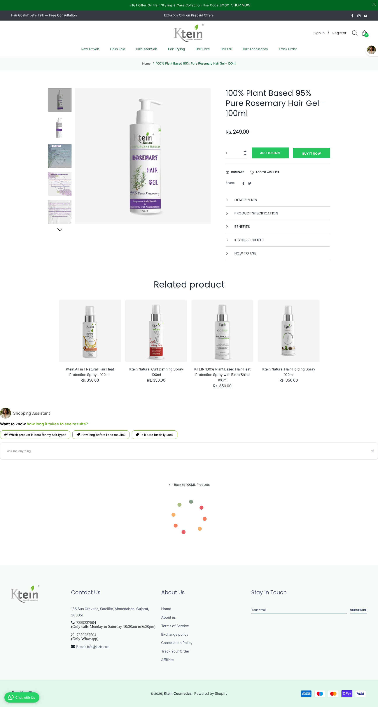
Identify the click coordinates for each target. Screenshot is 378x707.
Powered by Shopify (211, 693)
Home (146, 63)
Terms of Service (175, 626)
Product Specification (255, 213)
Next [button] (60, 230)
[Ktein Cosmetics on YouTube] (365, 15)
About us (168, 617)
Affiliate (167, 660)
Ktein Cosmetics (178, 693)
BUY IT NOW (311, 153)
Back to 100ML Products (191, 484)
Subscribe (358, 610)
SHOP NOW (240, 5)
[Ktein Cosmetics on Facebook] (352, 15)
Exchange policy (174, 634)
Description (245, 199)
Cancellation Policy (176, 642)
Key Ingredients (248, 239)
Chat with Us (25, 697)
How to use (244, 253)
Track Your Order (175, 651)
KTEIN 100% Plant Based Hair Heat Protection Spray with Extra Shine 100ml (222, 374)
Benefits (241, 226)
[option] (90, 345)
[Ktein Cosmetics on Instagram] (358, 15)
